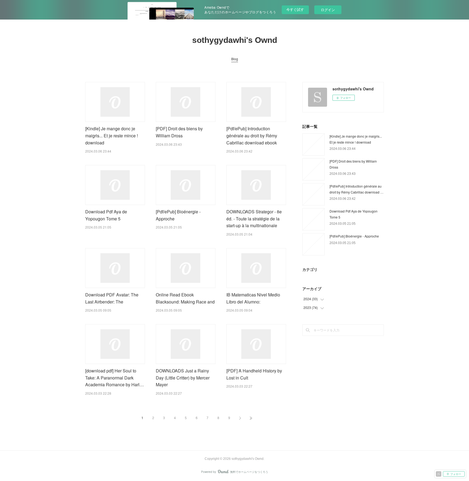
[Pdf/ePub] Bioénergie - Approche (354, 236)
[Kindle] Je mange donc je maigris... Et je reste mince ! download (111, 135)
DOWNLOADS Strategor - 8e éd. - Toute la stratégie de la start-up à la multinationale (254, 218)
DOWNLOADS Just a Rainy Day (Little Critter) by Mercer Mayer (183, 378)
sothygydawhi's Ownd (234, 40)
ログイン (328, 9)
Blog (234, 58)
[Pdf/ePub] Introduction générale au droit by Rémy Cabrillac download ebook (251, 135)
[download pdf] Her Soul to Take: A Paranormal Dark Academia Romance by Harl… (114, 378)
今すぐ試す (295, 9)
